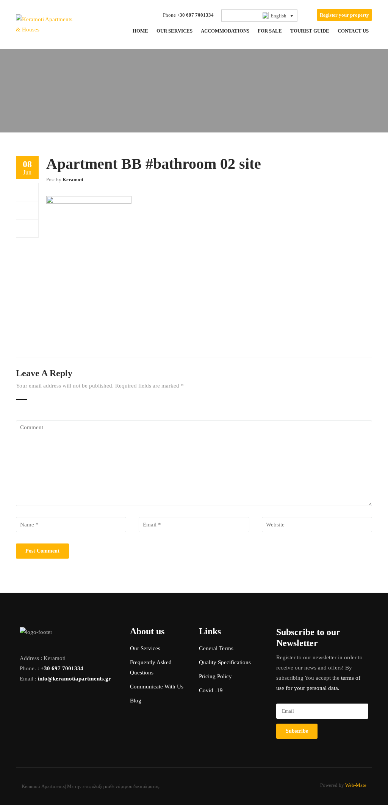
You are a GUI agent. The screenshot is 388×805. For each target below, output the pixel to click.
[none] (259, 15)
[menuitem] (259, 15)
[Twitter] (27, 210)
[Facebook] (27, 192)
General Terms (216, 648)
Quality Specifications (225, 662)
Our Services (145, 648)
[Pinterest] (27, 228)
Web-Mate (355, 785)
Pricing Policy (215, 676)
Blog (135, 701)
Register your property (344, 15)
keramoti (73, 179)
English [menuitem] (278, 16)
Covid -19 (211, 690)
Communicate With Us (156, 687)
